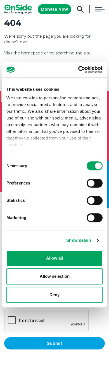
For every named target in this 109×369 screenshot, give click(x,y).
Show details (79, 240)
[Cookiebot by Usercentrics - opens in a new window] (78, 69)
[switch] (95, 183)
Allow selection (55, 276)
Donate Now (54, 9)
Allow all (54, 258)
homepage (32, 53)
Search (80, 9)
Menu (100, 9)
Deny (54, 294)
